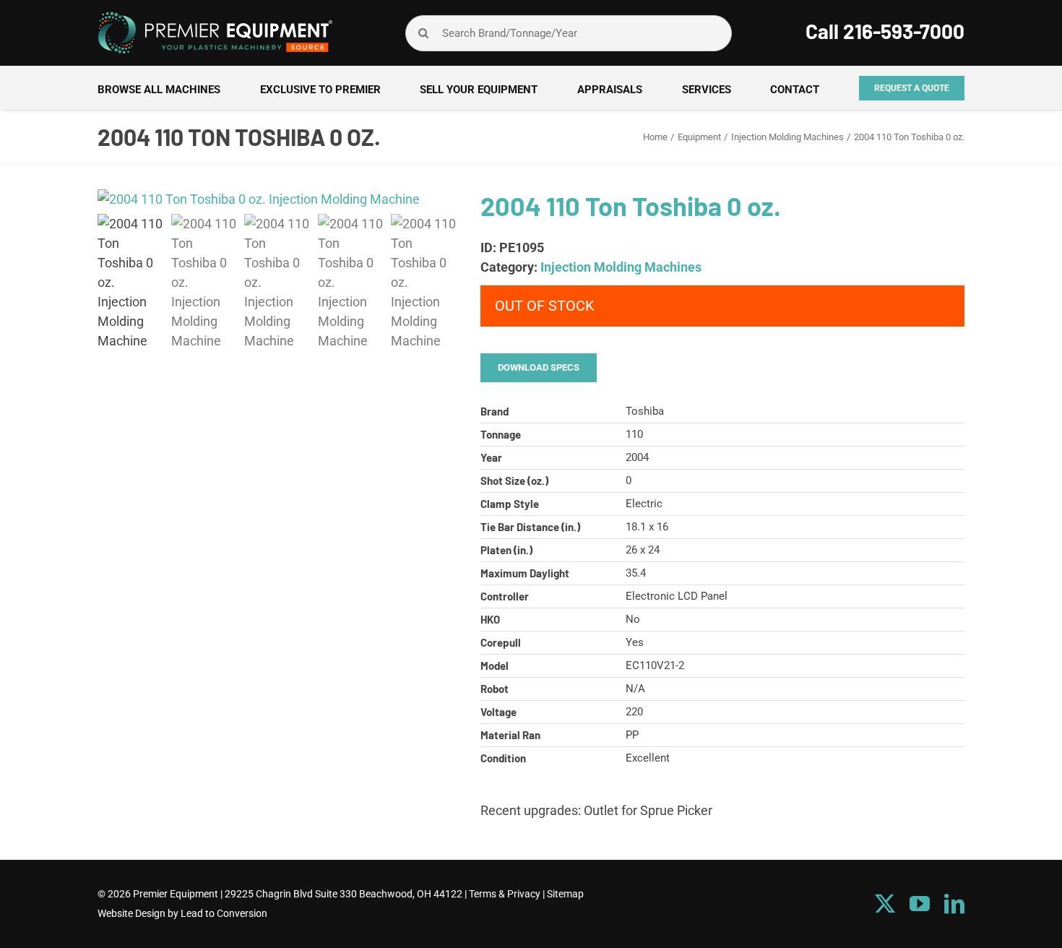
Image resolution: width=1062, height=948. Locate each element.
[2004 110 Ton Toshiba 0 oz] (278, 199)
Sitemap (565, 894)
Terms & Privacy (504, 894)
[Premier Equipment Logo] (215, 17)
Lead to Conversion (224, 913)
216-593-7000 (903, 31)
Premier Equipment (175, 894)
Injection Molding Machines (620, 267)
